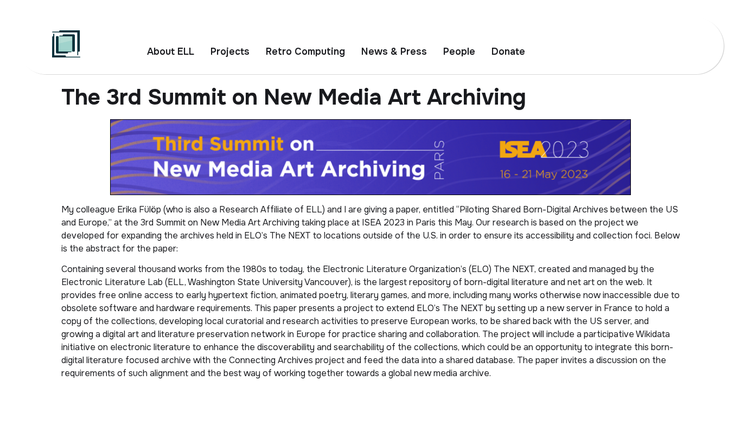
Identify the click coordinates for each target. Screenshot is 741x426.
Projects (230, 51)
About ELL (170, 51)
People (459, 51)
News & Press (394, 51)
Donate (508, 51)
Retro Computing (305, 51)
